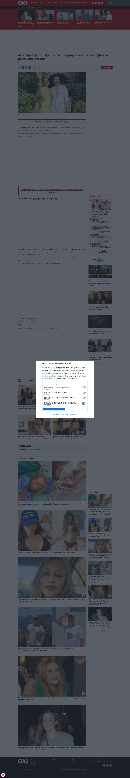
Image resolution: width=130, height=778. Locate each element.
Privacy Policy (73, 414)
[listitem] (65, 384)
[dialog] (65, 389)
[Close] (91, 363)
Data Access (65, 414)
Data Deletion (56, 414)
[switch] (84, 387)
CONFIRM (54, 409)
